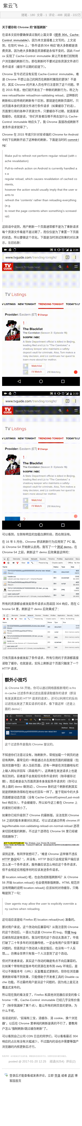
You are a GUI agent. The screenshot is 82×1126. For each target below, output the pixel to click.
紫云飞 (10, 5)
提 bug (71, 932)
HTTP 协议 (9, 859)
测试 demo (64, 547)
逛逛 (71, 1075)
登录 (57, 1075)
